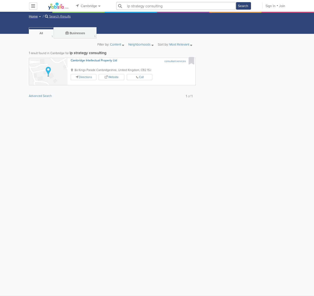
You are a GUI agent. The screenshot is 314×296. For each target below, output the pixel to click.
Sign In (271, 5)
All (46, 34)
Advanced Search (40, 96)
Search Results (60, 16)
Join (282, 5)
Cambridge (88, 5)
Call (141, 77)
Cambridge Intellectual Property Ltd (94, 60)
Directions (85, 77)
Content (116, 45)
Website (113, 77)
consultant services (175, 61)
